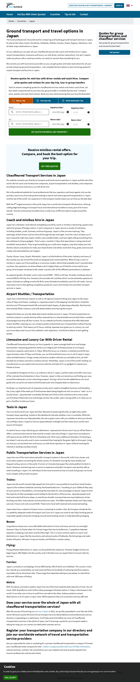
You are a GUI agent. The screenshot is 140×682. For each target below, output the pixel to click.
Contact (84, 14)
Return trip (20, 100)
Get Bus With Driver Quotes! (31, 14)
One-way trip (45, 100)
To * (10, 119)
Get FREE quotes (49, 166)
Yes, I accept (10, 677)
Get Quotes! (114, 52)
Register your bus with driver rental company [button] (90, 5)
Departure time (78, 108)
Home (10, 14)
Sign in (119, 5)
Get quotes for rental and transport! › (49, 132)
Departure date (57, 107)
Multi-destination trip (74, 100)
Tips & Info (70, 14)
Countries (55, 14)
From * (11, 107)
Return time (76, 120)
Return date (55, 119)
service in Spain (41, 611)
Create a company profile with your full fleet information (66, 646)
